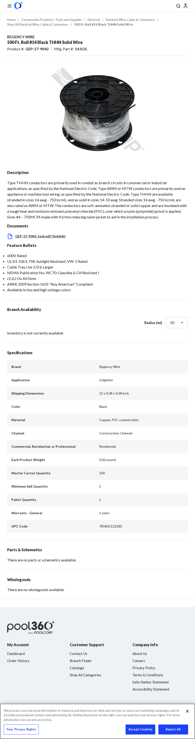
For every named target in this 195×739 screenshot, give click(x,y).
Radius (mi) (153, 322)
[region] (97, 721)
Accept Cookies (140, 729)
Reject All (173, 729)
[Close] (187, 711)
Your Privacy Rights (21, 729)
